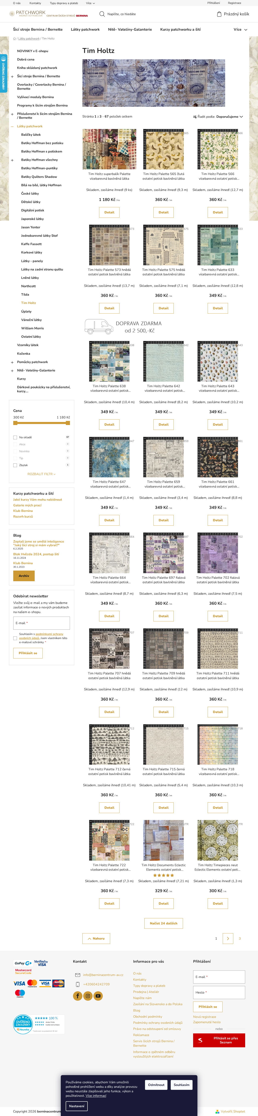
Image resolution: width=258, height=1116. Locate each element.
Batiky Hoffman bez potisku (42, 143)
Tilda (25, 294)
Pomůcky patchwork (32, 362)
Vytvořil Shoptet (233, 1111)
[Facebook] (77, 996)
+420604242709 (96, 984)
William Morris (32, 328)
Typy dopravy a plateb (64, 3)
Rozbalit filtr (40, 474)
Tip (43, 458)
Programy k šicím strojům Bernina (42, 105)
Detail (109, 212)
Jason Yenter (30, 227)
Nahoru (99, 938)
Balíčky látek (31, 134)
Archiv (24, 576)
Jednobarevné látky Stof (39, 235)
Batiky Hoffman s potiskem (41, 151)
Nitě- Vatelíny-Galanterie (36, 370)
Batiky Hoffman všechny (39, 160)
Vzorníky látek (28, 345)
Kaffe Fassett (31, 244)
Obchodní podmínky (147, 1016)
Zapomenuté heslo (207, 1022)
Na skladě (44, 437)
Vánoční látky (31, 320)
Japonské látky (32, 219)
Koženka (23, 353)
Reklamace (141, 1035)
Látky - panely (32, 261)
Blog (136, 1010)
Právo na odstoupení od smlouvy (157, 1029)
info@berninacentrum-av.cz (103, 975)
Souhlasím (181, 1085)
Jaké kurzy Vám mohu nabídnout (37, 500)
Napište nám (142, 998)
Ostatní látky (31, 336)
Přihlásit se (28, 653)
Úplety (26, 311)
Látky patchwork (30, 126)
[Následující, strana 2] (228, 938)
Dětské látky (30, 202)
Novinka (43, 451)
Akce (43, 444)
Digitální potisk (32, 210)
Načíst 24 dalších (163, 923)
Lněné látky (30, 278)
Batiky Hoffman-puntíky (39, 168)
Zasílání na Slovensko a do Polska (157, 1004)
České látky (30, 193)
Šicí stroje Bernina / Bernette (38, 76)
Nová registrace (204, 1017)
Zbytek (43, 465)
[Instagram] (88, 996)
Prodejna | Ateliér (146, 992)
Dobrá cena (25, 59)
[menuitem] (38, 29)
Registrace (234, 3)
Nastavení (76, 1106)
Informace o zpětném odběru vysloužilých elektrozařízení (154, 1054)
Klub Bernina (23, 511)
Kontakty (35, 3)
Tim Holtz (28, 303)
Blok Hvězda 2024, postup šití (36, 554)
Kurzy (21, 379)
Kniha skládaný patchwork (37, 68)
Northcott (28, 286)
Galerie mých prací (27, 505)
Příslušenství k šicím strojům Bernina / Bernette (44, 116)
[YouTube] (98, 996)
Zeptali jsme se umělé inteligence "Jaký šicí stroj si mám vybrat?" (38, 543)
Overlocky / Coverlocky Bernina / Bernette (41, 86)
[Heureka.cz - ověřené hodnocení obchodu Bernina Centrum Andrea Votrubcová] (39, 1024)
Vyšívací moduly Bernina (35, 97)
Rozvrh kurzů (23, 517)
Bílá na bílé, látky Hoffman (41, 185)
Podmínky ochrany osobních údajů (158, 1023)
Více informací (96, 1096)
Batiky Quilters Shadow (39, 177)
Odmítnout (156, 1085)
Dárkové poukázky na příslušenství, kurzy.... (43, 389)
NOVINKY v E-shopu (32, 51)
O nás (17, 3)
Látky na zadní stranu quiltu (42, 269)
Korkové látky (31, 252)
